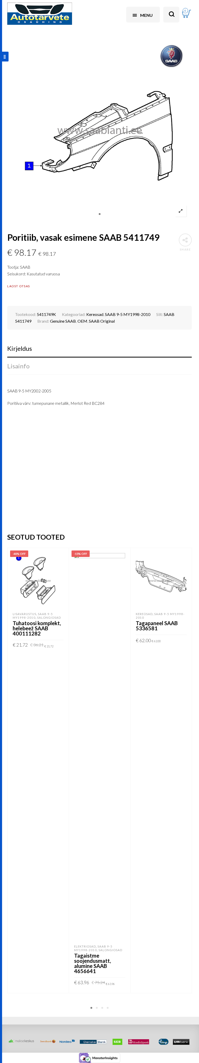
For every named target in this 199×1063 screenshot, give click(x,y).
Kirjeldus (19, 348)
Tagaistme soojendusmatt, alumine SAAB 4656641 (92, 963)
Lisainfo (18, 366)
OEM (82, 321)
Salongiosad (49, 617)
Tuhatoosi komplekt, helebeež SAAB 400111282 (37, 628)
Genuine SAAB (63, 321)
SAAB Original (102, 321)
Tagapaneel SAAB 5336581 (157, 625)
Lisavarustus (24, 614)
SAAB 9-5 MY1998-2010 (127, 314)
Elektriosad (85, 946)
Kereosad (94, 314)
